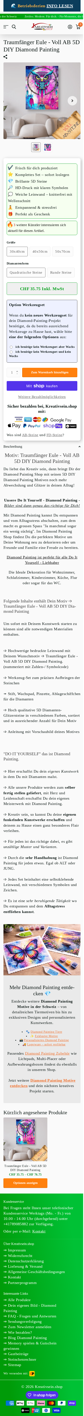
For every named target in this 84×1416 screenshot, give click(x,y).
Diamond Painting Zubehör (47, 1053)
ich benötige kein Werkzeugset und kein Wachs (40, 354)
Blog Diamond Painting (27, 1338)
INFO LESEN (60, 5)
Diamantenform (18, 263)
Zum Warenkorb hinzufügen (49, 372)
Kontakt (14, 1277)
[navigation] (36, 147)
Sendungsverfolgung (24, 1321)
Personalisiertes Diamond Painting (46, 1040)
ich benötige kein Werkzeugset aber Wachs (45, 346)
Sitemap (14, 1365)
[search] (14, 27)
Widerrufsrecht (19, 1256)
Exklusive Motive (46, 1036)
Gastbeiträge (17, 1354)
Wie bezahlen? (19, 1332)
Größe (11, 242)
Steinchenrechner (21, 1359)
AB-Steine (30, 435)
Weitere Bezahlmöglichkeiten (42, 397)
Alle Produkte (19, 1300)
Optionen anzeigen (25, 1183)
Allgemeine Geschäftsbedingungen (36, 1272)
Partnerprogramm (22, 1283)
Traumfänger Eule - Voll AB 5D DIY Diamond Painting (25, 1167)
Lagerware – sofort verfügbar (46, 1044)
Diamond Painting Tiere (46, 1031)
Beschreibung (12, 446)
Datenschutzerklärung (25, 1261)
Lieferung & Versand (24, 1266)
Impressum (16, 1250)
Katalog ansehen (5, 27)
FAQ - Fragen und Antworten (31, 1316)
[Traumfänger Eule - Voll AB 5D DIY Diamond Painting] (25, 1139)
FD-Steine (55, 435)
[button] (18, 369)
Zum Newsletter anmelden (29, 1327)
